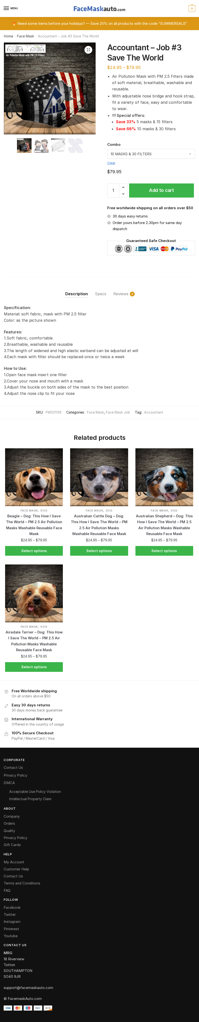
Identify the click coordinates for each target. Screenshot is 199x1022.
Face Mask (25, 36)
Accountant (153, 412)
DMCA (9, 782)
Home (8, 36)
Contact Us (13, 767)
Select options (34, 551)
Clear (111, 163)
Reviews (120, 293)
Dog (44, 510)
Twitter (10, 914)
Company (12, 816)
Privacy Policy (15, 775)
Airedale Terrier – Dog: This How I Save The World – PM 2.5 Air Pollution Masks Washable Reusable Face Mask (34, 641)
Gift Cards (12, 844)
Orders (9, 823)
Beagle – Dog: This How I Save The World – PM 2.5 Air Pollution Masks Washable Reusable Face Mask (34, 525)
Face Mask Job (118, 412)
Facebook (12, 907)
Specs (100, 293)
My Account (14, 862)
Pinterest (11, 929)
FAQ (7, 890)
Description (76, 293)
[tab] (76, 290)
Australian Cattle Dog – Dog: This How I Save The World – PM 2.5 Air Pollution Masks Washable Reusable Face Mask (99, 525)
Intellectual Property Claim (30, 799)
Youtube (11, 936)
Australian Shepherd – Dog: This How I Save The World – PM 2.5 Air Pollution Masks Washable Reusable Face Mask (164, 525)
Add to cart (161, 190)
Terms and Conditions (22, 883)
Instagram (12, 921)
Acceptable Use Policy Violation (35, 791)
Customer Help (16, 869)
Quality (9, 830)
